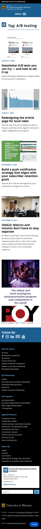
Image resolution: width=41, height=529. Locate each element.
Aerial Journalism (8, 400)
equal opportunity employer (17, 523)
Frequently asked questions (12, 385)
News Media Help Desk (10, 429)
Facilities (5, 453)
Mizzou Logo (3, 7)
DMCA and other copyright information (20, 515)
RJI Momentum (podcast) (11, 355)
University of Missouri (14, 9)
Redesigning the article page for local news (18, 119)
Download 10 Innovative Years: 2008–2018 (17, 461)
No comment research (10, 432)
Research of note (8, 437)
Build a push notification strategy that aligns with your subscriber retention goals (20, 174)
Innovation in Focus (9, 418)
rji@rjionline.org (9, 484)
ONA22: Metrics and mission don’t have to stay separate (20, 228)
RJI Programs (7, 396)
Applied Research (9, 414)
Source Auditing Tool (9, 440)
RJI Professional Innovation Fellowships (16, 382)
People (4, 450)
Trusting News (7, 408)
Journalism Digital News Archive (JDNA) (16, 403)
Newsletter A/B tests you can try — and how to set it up (19, 69)
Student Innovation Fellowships (13, 390)
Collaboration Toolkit (9, 421)
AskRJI (34, 524)
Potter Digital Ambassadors (12, 406)
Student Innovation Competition (13, 364)
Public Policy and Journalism (12, 435)
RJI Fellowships (8, 375)
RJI (18, 6)
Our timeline (6, 456)
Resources (5, 387)
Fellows (4, 379)
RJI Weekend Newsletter (10, 369)
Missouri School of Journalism (13, 2)
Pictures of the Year (9, 361)
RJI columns (6, 358)
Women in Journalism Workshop (13, 366)
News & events (8, 349)
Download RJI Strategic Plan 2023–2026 (16, 458)
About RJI (6, 446)
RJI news (5, 353)
